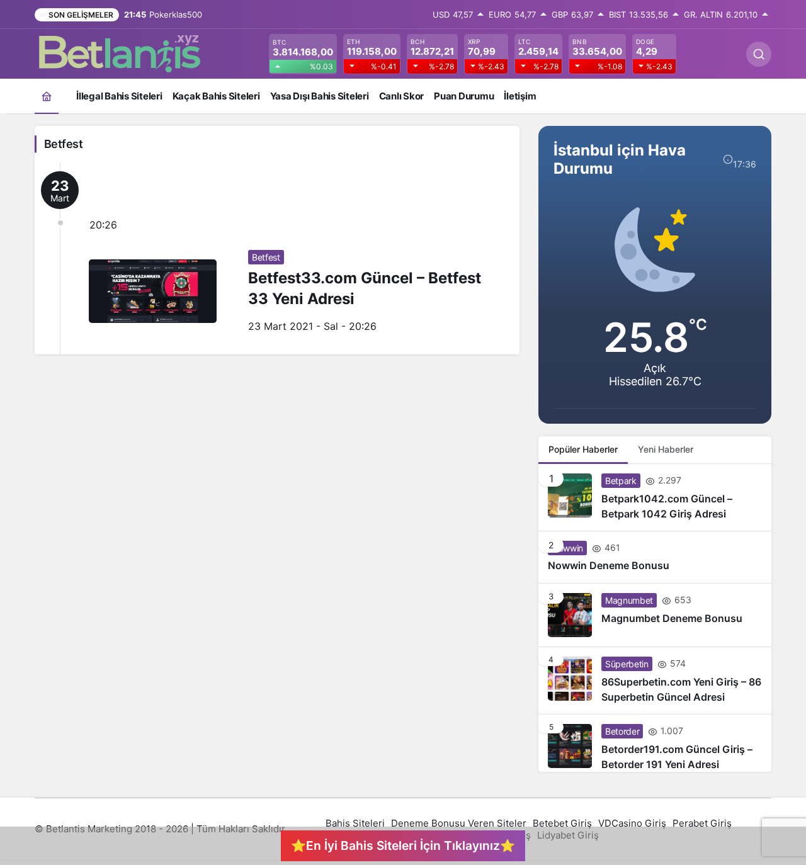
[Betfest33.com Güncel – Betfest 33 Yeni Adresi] (277, 258)
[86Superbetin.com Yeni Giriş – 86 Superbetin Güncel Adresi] (654, 680)
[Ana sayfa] (46, 96)
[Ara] (758, 54)
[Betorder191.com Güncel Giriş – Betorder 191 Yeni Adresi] (654, 743)
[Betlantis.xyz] (120, 53)
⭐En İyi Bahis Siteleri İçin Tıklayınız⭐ (403, 845)
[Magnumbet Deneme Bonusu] (654, 615)
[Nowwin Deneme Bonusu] (654, 557)
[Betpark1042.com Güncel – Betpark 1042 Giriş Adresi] (654, 497)
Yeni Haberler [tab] (665, 449)
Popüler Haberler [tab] (583, 449)
